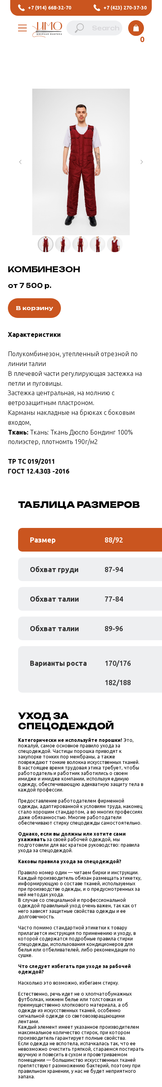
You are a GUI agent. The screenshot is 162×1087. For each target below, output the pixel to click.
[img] (47, 31)
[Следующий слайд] (141, 162)
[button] (22, 28)
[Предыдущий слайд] (20, 162)
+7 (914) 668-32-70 (49, 7)
